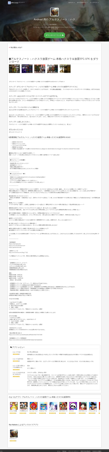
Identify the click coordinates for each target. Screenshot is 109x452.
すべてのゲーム (82, 2)
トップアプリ (94, 2)
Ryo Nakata (52, 24)
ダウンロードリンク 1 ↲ (15, 132)
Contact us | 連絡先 (96, 451)
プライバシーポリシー (73, 451)
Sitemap (64, 451)
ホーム (59, 451)
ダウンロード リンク (54, 35)
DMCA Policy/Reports (85, 451)
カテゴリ (71, 2)
